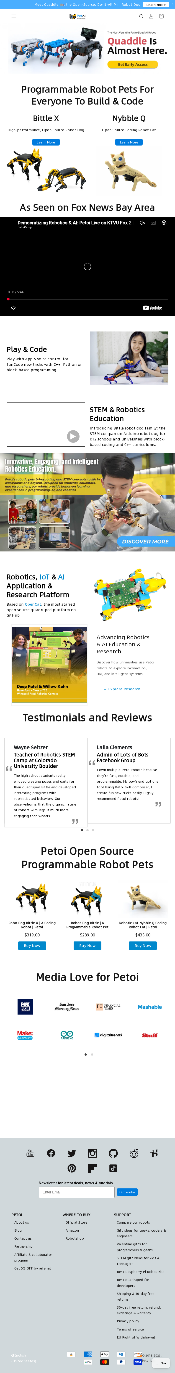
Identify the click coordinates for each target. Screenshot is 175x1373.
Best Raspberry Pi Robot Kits (141, 1271)
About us (21, 1222)
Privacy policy (128, 1320)
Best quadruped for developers (133, 1282)
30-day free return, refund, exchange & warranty (139, 1310)
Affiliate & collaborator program (33, 1257)
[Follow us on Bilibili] (134, 1153)
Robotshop (75, 1238)
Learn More (46, 142)
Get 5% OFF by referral (32, 1268)
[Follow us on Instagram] (92, 1153)
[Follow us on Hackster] (154, 1153)
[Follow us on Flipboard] (92, 1168)
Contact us (23, 1238)
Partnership (23, 1246)
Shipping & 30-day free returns (135, 1296)
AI (61, 576)
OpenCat (33, 604)
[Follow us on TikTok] (113, 1168)
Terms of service (130, 1329)
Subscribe (127, 1192)
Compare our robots (133, 1222)
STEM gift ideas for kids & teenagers (138, 1260)
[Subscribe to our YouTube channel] (30, 1153)
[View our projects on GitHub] (113, 1153)
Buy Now (32, 945)
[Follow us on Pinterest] (71, 1168)
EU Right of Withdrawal (136, 1337)
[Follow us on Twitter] (71, 1153)
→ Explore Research (121, 688)
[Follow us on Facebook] (51, 1153)
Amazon (72, 1230)
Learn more (156, 4)
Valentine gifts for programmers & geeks (135, 1246)
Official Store (76, 1222)
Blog (18, 1230)
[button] (14, 16)
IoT (45, 576)
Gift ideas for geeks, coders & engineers (141, 1233)
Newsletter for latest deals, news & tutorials (76, 1183)
